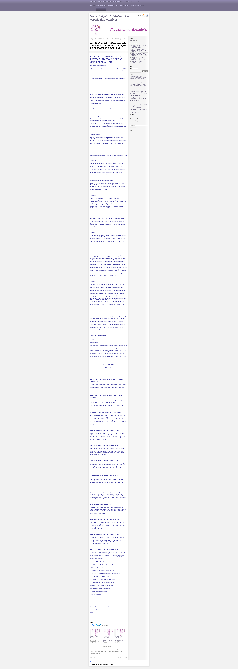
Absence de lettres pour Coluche (134, 76)
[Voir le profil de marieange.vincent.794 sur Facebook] (131, 40)
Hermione (131, 86)
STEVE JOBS (145, 109)
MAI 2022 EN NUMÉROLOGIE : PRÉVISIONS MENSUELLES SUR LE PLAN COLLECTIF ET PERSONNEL (139, 62)
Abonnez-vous (132, 127)
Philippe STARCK (145, 100)
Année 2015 (135, 78)
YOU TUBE (141, 112)
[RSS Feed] (144, 15)
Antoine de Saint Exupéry (140, 78)
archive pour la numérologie (138, 80)
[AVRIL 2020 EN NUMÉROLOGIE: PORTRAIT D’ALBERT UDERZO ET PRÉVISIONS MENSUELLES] (108, 632)
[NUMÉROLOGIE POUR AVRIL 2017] (95, 632)
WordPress (146, 664)
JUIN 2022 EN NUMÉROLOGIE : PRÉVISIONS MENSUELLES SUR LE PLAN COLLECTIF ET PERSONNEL (139, 58)
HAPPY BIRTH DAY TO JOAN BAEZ (140, 85)
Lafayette (145, 86)
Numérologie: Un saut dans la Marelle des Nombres (109, 17)
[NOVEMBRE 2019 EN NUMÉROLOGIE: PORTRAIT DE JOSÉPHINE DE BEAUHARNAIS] (120, 632)
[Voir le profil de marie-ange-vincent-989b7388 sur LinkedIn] (134, 40)
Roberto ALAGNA (140, 109)
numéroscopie (138, 97)
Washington (138, 112)
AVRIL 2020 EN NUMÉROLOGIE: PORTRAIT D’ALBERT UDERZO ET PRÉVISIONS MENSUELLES (108, 639)
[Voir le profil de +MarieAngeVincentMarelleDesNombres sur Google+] (137, 40)
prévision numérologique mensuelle (138, 107)
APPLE (145, 78)
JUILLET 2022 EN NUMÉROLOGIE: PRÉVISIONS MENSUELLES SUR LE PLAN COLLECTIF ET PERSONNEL (139, 54)
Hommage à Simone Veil (136, 86)
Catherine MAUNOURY (133, 82)
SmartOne (129, 664)
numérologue (132, 97)
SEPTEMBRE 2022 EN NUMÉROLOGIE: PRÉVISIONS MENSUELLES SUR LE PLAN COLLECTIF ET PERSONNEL (139, 46)
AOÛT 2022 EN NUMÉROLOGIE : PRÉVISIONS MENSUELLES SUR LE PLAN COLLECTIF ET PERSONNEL (139, 50)
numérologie (134, 93)
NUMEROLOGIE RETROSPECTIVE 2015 (136, 90)
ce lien (93, 269)
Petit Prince (141, 100)
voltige (135, 112)
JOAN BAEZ (142, 86)
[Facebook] (147, 15)
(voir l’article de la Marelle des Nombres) (117, 100)
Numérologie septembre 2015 (142, 95)
